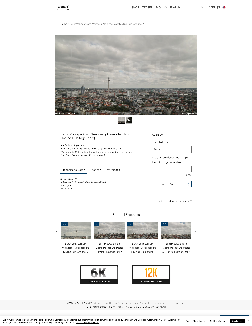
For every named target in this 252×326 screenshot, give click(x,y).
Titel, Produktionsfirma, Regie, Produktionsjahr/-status (170, 160)
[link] (74, 169)
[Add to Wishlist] (189, 184)
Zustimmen (237, 321)
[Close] (248, 321)
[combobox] (172, 149)
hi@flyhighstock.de (101, 307)
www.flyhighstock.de (122, 303)
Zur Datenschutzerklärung (88, 322)
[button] (202, 7)
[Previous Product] (56, 230)
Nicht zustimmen (217, 321)
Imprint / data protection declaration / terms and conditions (159, 303)
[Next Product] (195, 230)
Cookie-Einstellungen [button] (195, 321)
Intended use (161, 142)
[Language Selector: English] (225, 7)
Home (63, 24)
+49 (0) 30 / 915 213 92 (133, 307)
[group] (126, 238)
